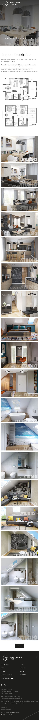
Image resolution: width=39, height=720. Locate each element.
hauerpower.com (14, 712)
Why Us (22, 668)
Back (20, 645)
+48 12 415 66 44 (15, 696)
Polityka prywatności (7, 715)
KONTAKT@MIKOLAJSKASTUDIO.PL (11, 698)
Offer (3, 668)
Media (22, 671)
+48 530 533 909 (5, 696)
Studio (3, 671)
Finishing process (7, 678)
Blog (22, 664)
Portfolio (5, 664)
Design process (6, 674)
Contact (23, 674)
